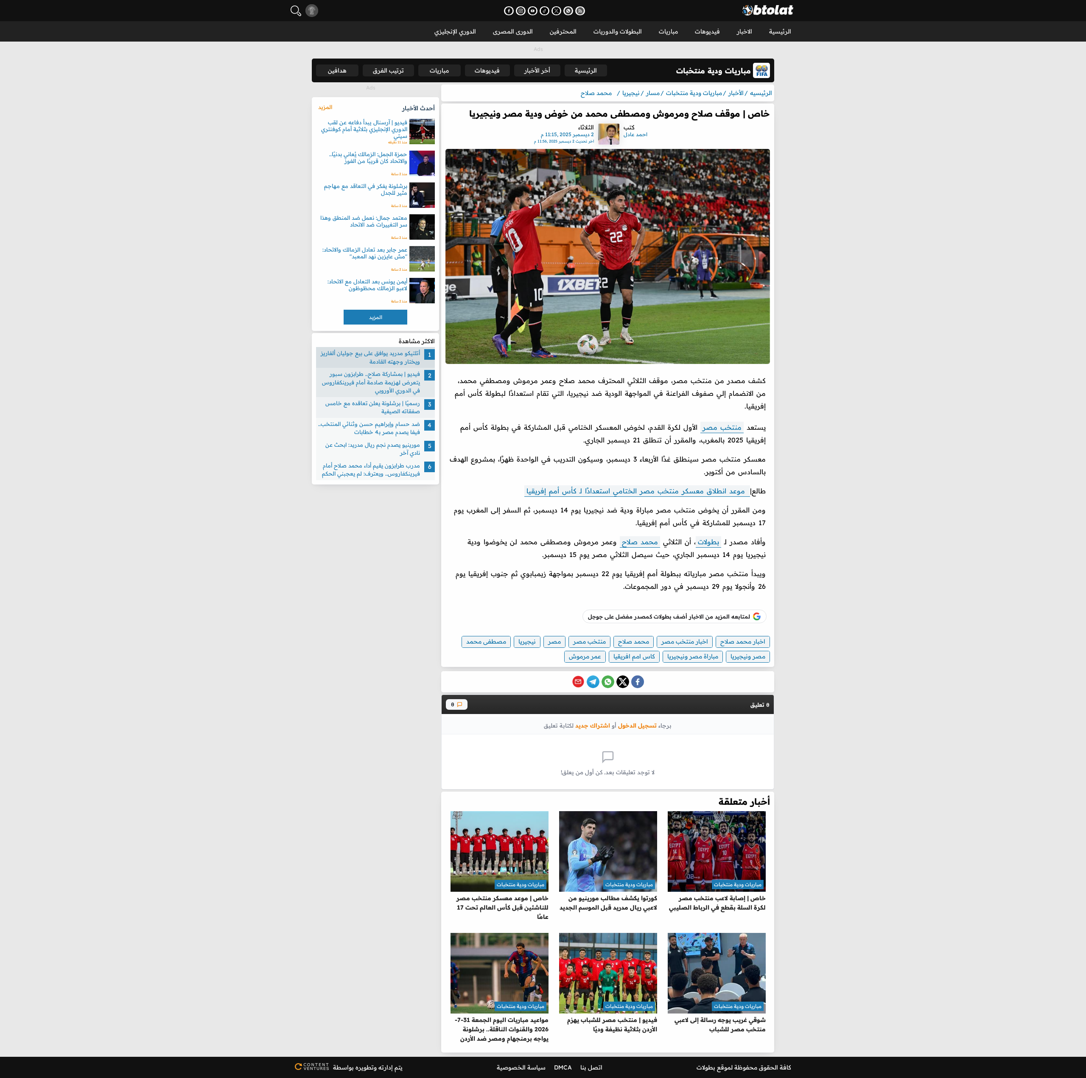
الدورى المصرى (513, 31)
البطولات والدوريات (617, 31)
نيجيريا (527, 641)
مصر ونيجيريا (748, 656)
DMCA (563, 1067)
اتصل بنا (591, 1067)
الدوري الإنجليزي (455, 31)
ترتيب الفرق (388, 70)
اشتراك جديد (592, 725)
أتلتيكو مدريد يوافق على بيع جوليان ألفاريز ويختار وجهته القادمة (370, 357)
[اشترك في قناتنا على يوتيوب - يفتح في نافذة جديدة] (532, 10)
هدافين (337, 70)
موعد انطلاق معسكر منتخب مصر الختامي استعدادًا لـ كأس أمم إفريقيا (637, 491)
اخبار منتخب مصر (684, 641)
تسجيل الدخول (637, 725)
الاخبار (744, 31)
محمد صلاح (640, 542)
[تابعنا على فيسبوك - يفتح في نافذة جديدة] (509, 10)
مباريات (668, 31)
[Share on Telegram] (593, 681)
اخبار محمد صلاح (742, 641)
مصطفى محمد (486, 641)
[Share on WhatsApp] (608, 681)
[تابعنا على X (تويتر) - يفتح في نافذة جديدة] (556, 10)
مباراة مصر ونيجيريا (692, 656)
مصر (554, 641)
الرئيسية (780, 31)
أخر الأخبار (537, 70)
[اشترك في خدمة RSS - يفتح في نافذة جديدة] (580, 10)
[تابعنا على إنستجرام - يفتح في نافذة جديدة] (521, 10)
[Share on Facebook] (637, 681)
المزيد (325, 107)
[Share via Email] (578, 681)
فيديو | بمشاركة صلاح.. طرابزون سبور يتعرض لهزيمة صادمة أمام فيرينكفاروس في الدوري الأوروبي (371, 382)
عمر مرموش (585, 656)
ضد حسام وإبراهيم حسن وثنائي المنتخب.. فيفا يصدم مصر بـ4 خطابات (369, 427)
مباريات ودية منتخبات (737, 884)
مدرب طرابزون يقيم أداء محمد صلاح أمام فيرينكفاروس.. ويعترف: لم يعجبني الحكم (371, 469)
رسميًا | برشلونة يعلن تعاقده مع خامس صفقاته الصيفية (372, 406)
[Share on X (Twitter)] (622, 681)
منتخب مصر (722, 427)
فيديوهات (707, 31)
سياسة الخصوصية (521, 1067)
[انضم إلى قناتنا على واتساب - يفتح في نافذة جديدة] (568, 10)
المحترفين (563, 31)
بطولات (708, 542)
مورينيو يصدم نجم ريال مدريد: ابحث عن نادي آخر (372, 448)
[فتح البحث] (295, 10)
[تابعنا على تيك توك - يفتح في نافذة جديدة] (544, 10)
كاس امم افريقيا (634, 656)
